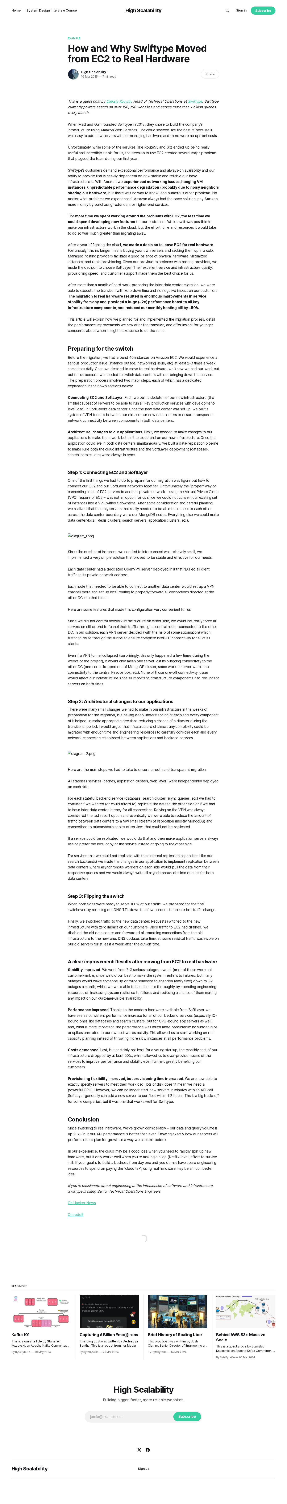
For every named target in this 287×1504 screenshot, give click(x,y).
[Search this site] (227, 10)
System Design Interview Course (51, 10)
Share (210, 74)
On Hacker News (82, 1203)
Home (16, 10)
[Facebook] (148, 1450)
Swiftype (195, 101)
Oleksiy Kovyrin (118, 101)
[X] (139, 1450)
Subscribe (263, 11)
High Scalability (143, 10)
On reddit (75, 1215)
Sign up (143, 1469)
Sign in (241, 10)
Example (74, 38)
